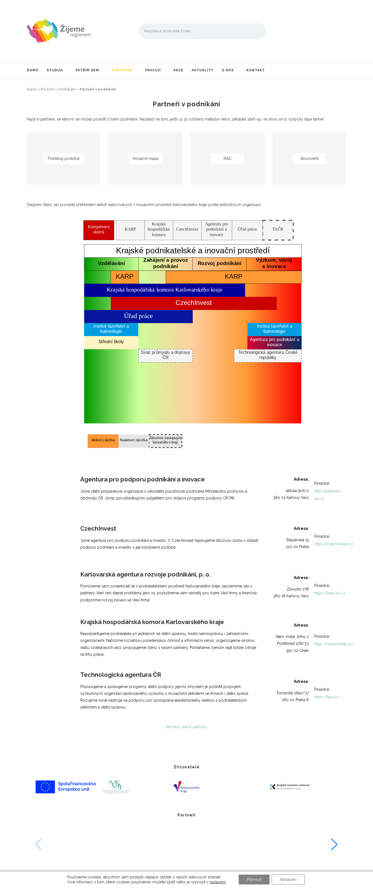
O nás (228, 70)
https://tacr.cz (326, 697)
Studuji (55, 70)
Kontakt (255, 70)
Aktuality (203, 70)
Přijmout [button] (254, 879)
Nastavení (288, 879)
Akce (178, 70)
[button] (334, 845)
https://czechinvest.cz (333, 544)
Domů (33, 70)
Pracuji (153, 70)
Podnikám (122, 70)
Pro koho (48, 89)
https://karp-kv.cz (329, 593)
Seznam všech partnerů (186, 727)
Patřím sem (87, 70)
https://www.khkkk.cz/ (334, 644)
